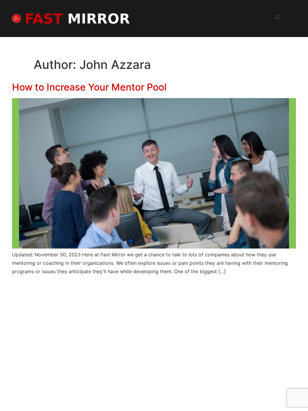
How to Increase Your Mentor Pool (89, 87)
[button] (277, 17)
